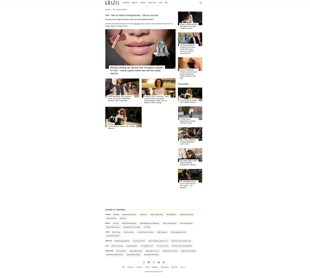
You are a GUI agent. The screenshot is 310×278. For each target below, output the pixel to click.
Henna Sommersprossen (186, 223)
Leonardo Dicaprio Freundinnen (145, 232)
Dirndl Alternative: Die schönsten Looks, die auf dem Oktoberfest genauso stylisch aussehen (119, 98)
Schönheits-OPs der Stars (112, 235)
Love (160, 2)
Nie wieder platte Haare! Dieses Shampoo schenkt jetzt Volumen (188, 163)
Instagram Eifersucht (132, 246)
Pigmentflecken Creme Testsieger (132, 227)
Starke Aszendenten (121, 251)
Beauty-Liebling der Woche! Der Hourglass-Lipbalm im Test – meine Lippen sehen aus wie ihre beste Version (136, 70)
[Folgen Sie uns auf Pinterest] (153, 262)
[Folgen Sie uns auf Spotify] (163, 262)
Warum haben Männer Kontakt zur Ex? (158, 241)
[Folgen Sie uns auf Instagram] (148, 262)
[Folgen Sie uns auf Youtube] (158, 262)
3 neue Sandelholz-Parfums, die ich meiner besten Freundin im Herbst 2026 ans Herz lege (188, 74)
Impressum (140, 267)
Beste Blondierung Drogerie (129, 223)
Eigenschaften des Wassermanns (114, 254)
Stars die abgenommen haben (178, 232)
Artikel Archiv (174, 267)
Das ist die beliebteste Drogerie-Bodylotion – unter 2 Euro (188, 142)
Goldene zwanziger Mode (156, 214)
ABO (123, 267)
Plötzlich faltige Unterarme (113, 227)
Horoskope (109, 251)
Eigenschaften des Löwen (152, 251)
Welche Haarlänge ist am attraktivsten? (149, 223)
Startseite (137, 23)
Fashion (126, 2)
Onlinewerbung (164, 267)
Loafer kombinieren (111, 218)
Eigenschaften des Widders (133, 254)
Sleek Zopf (115, 223)
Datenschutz (130, 267)
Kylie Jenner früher (129, 232)
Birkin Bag (116, 214)
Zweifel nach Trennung (117, 246)
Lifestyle (152, 2)
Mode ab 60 (123, 218)
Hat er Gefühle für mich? (147, 246)
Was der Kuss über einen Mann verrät (181, 241)
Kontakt (147, 267)
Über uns (183, 267)
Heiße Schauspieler (162, 232)
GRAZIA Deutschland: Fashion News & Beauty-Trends (112, 3)
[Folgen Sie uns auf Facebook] (143, 262)
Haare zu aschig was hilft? (169, 223)
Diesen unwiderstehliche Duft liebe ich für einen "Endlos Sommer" (188, 26)
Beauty (135, 2)
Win (166, 2)
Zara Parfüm (147, 227)
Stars (142, 2)
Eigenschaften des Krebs (136, 251)
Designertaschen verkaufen (129, 214)
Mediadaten (155, 267)
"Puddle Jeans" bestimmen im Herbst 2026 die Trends (187, 121)
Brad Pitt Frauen (116, 232)
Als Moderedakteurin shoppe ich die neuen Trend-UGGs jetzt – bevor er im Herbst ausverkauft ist (187, 49)
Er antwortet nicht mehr (139, 241)
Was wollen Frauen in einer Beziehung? (182, 246)
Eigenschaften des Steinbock (188, 251)
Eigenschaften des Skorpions (170, 251)
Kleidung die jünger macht (186, 214)
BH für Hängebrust (171, 214)
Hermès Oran (143, 214)
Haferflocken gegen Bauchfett (122, 241)
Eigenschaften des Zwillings (151, 254)
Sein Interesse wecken (162, 246)
